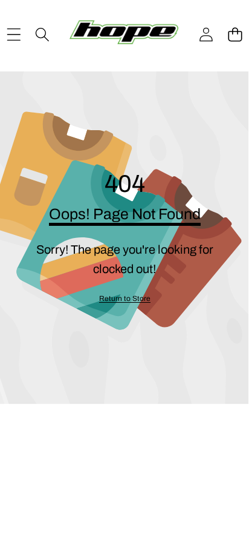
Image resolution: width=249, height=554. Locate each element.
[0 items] (234, 34)
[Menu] (13, 34)
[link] (124, 299)
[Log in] (206, 34)
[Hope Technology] (124, 35)
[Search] (42, 34)
